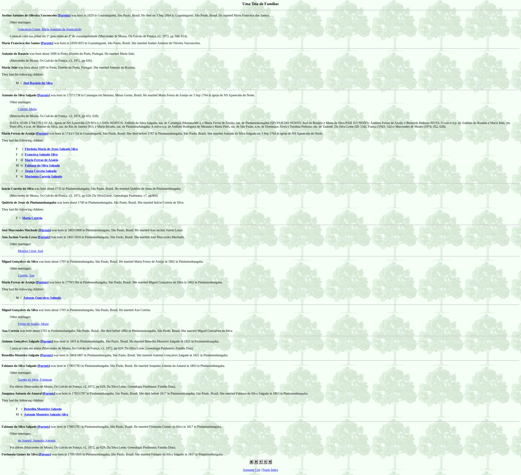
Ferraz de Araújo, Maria (33, 324)
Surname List (251, 470)
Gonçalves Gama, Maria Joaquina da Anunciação (49, 29)
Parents (64, 15)
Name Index (270, 470)
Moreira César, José (30, 251)
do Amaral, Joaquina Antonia (36, 440)
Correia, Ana (26, 275)
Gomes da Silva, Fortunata (35, 379)
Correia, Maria (27, 109)
